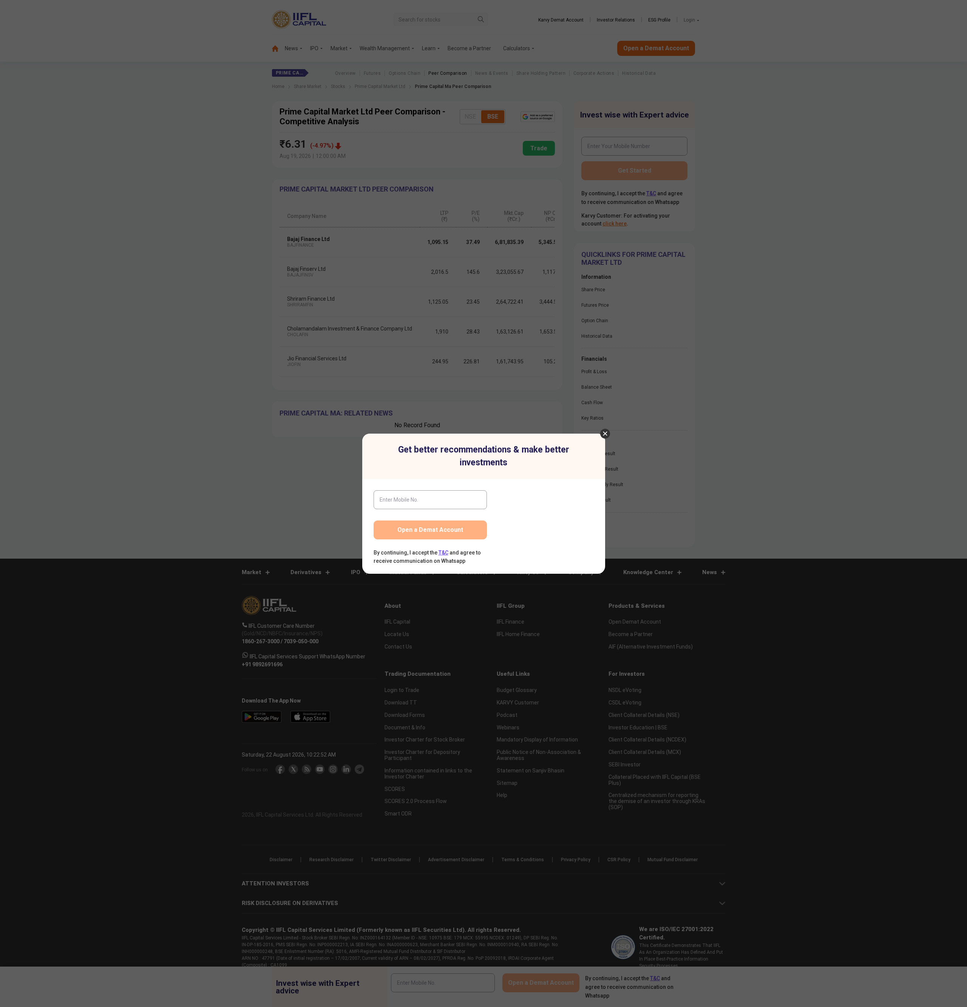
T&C (443, 553)
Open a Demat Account (430, 529)
